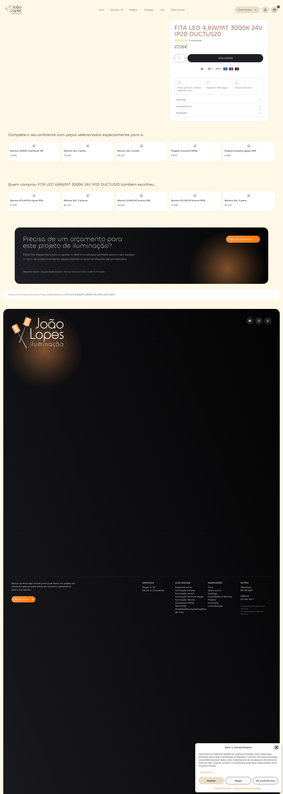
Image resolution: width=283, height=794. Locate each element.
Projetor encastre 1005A (184, 150)
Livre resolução (215, 606)
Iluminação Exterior (185, 590)
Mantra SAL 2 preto (128, 150)
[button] (276, 747)
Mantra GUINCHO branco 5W (133, 200)
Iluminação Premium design (189, 596)
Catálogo (149, 9)
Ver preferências (265, 780)
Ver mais (179, 612)
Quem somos (177, 9)
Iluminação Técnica (27, 294)
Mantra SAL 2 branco (76, 200)
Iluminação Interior (184, 593)
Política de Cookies (223, 788)
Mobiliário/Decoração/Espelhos (190, 609)
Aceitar (211, 780)
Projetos (133, 9)
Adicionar (225, 58)
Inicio (101, 9)
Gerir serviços (206, 772)
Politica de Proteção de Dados (247, 788)
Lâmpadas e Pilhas (184, 602)
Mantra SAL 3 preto (75, 150)
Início (11, 294)
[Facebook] (250, 320)
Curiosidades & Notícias (220, 596)
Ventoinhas (180, 606)
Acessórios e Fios (183, 587)
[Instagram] (259, 320)
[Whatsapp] (268, 320)
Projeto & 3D (148, 587)
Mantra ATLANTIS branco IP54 (188, 200)
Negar (238, 780)
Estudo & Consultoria (153, 590)
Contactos (213, 602)
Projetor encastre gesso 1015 (240, 150)
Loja (162, 9)
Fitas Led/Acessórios (51, 294)
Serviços (115, 9)
